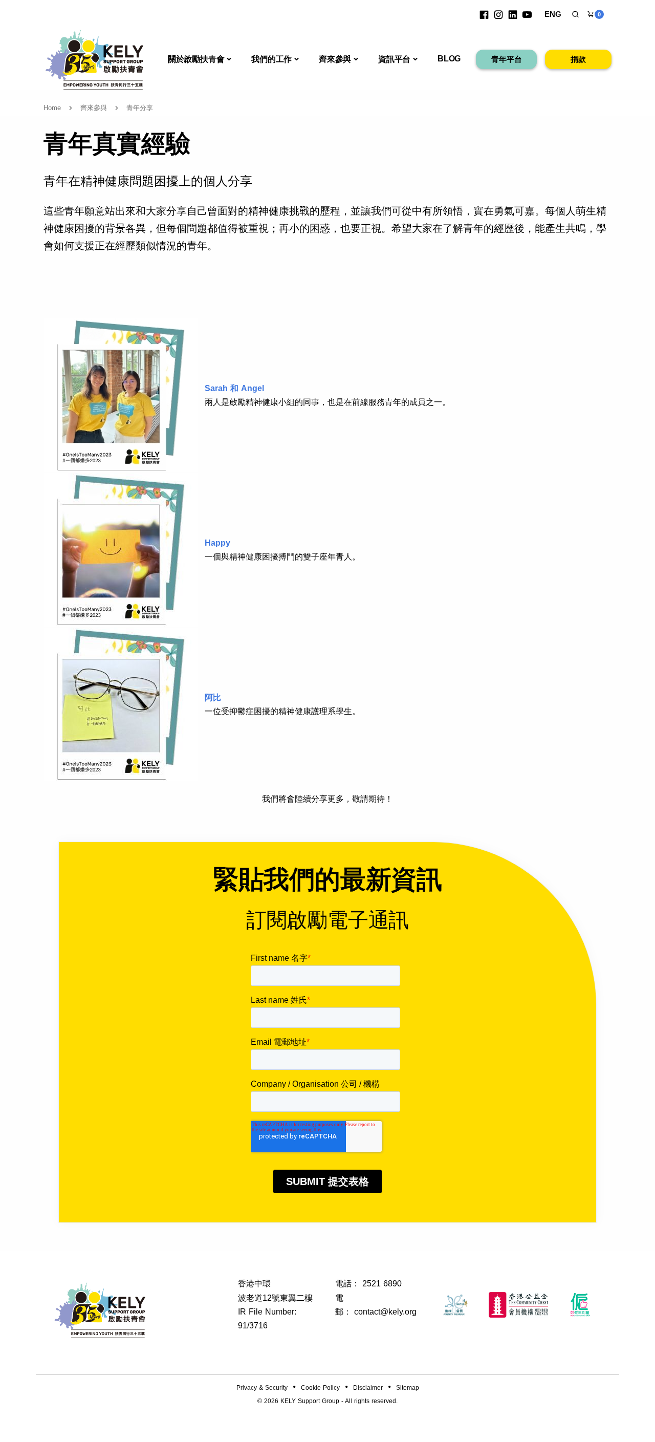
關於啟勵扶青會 (196, 59)
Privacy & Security (262, 1387)
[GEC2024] (581, 1305)
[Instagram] (498, 14)
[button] (575, 14)
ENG (552, 14)
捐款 (578, 59)
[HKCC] (518, 1305)
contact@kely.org (385, 1311)
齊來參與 (335, 59)
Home (52, 108)
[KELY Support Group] (94, 58)
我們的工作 (271, 59)
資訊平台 (394, 59)
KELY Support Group (309, 1401)
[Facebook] (484, 14)
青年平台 (506, 59)
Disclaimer (368, 1387)
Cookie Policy (320, 1387)
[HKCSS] (455, 1305)
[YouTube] (527, 14)
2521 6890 (382, 1283)
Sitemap (407, 1387)
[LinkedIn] (513, 14)
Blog (449, 58)
